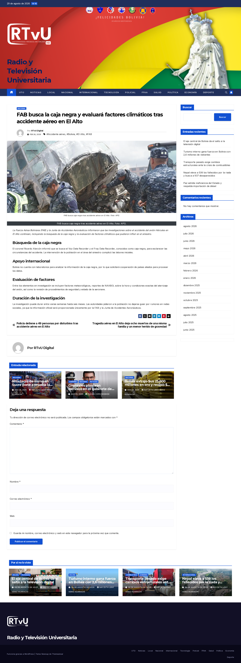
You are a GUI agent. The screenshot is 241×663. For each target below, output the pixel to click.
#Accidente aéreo (56, 134)
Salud (158, 92)
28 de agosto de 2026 (26, 587)
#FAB (89, 134)
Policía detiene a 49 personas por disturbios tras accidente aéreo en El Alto (47, 325)
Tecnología (111, 92)
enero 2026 (189, 277)
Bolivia (16, 575)
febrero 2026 (190, 270)
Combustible (131, 575)
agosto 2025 (190, 314)
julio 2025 (188, 322)
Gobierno (73, 382)
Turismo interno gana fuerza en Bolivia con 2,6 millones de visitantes (92, 582)
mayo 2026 (189, 248)
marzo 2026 (190, 263)
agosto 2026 (190, 226)
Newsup (45, 654)
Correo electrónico (21, 498)
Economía (191, 92)
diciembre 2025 (191, 285)
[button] (226, 92)
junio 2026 (189, 240)
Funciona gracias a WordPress (20, 654)
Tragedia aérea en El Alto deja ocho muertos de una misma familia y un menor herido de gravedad (129, 325)
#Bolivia (71, 134)
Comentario (17, 423)
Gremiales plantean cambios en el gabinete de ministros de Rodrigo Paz (90, 388)
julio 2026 (188, 233)
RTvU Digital (37, 130)
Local (51, 92)
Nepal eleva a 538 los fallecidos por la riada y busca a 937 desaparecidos (204, 582)
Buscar (187, 107)
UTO (21, 92)
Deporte (208, 92)
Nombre (15, 481)
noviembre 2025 (192, 292)
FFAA (145, 92)
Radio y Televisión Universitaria (29, 71)
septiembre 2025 (192, 307)
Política (173, 92)
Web (12, 516)
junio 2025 (189, 329)
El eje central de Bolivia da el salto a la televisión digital (35, 580)
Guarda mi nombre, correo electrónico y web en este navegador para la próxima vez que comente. (66, 533)
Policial (130, 92)
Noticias (35, 92)
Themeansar (57, 654)
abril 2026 (188, 255)
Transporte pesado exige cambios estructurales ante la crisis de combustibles (147, 582)
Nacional (67, 92)
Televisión (25, 575)
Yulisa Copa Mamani (98, 394)
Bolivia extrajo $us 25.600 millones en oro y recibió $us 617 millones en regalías (148, 384)
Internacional (88, 92)
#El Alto (80, 134)
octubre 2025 (190, 300)
